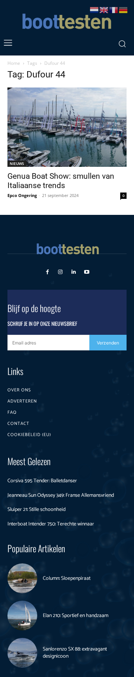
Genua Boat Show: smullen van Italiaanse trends (60, 181)
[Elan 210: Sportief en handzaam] (22, 615)
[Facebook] (47, 272)
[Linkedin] (73, 272)
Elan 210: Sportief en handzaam (75, 615)
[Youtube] (86, 272)
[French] (114, 9)
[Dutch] (94, 9)
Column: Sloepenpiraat (66, 578)
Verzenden (108, 343)
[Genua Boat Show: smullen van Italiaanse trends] (67, 127)
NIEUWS (17, 163)
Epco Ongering (22, 195)
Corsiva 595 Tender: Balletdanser (42, 481)
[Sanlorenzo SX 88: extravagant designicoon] (22, 653)
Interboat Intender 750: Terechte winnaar (50, 524)
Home (13, 63)
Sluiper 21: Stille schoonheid (36, 509)
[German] (123, 9)
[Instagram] (60, 272)
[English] (104, 9)
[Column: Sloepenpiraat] (22, 578)
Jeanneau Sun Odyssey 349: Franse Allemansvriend (60, 495)
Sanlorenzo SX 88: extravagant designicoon (75, 653)
